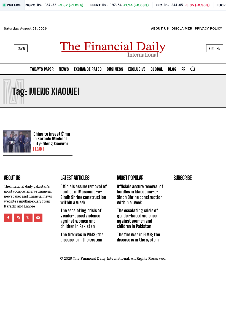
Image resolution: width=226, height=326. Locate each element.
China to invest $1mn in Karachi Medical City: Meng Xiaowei (51, 138)
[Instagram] (18, 218)
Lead (38, 149)
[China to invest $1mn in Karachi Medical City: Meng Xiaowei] (17, 141)
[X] (28, 218)
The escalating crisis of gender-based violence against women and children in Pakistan (81, 218)
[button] (192, 68)
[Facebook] (8, 218)
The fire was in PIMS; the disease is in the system (81, 237)
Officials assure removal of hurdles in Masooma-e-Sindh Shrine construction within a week (83, 194)
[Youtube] (38, 218)
